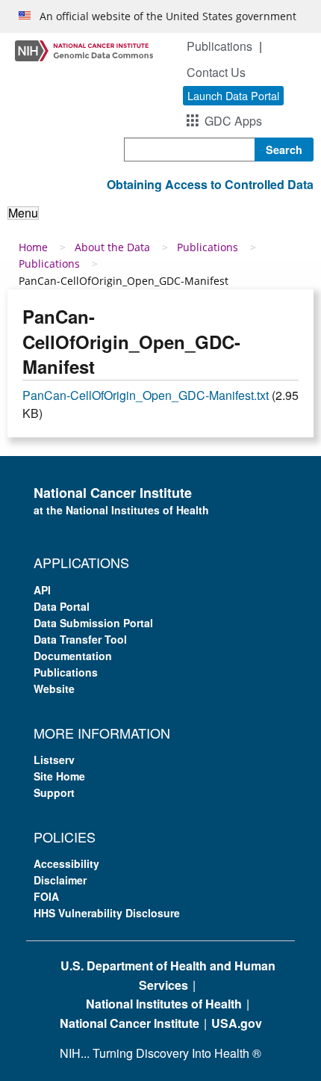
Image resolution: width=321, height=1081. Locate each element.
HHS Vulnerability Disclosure (107, 913)
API (42, 590)
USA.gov (236, 1023)
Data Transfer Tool (80, 639)
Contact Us (216, 72)
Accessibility (66, 863)
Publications (219, 46)
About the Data (112, 247)
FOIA (46, 896)
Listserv (54, 759)
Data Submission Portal (93, 623)
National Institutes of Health (164, 1003)
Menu (23, 213)
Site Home (59, 776)
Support (54, 792)
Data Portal (62, 606)
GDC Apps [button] (233, 120)
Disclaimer (60, 880)
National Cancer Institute (129, 1023)
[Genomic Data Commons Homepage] (84, 49)
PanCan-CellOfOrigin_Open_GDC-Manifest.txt (145, 395)
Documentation (73, 655)
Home (33, 247)
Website (54, 688)
